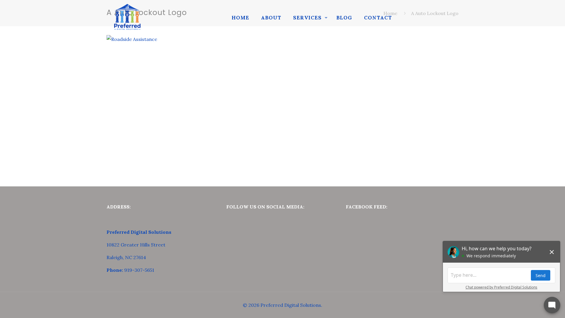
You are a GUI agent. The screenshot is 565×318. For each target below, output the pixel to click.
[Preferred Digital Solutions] (127, 17)
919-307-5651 (139, 270)
